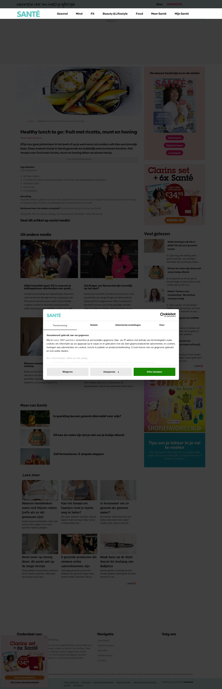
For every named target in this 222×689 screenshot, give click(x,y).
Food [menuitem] (139, 13)
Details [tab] (94, 325)
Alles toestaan (154, 371)
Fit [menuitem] (92, 13)
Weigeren (68, 371)
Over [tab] (161, 325)
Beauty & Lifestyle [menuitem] (115, 13)
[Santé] (28, 13)
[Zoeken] (202, 13)
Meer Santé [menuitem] (158, 13)
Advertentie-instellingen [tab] (128, 325)
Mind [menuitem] (79, 13)
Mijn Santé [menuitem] (182, 13)
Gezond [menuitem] (62, 13)
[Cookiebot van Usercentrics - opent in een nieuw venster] (162, 315)
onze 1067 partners (64, 340)
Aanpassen (109, 371)
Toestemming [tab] (60, 325)
